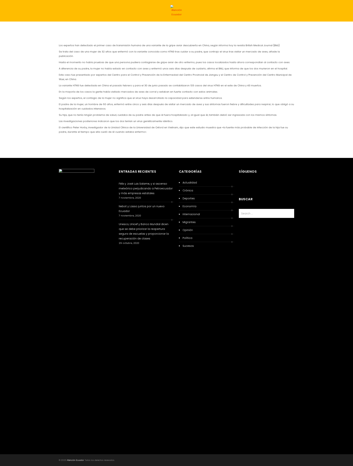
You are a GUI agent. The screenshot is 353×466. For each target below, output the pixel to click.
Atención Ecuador (75, 460)
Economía (122, 29)
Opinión (188, 230)
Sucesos (72, 29)
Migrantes (167, 29)
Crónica (189, 29)
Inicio (8, 29)
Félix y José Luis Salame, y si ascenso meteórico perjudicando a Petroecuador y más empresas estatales (146, 188)
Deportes (145, 29)
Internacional (97, 29)
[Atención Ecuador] (176, 11)
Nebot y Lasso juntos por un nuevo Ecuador (142, 208)
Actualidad (49, 29)
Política (26, 29)
